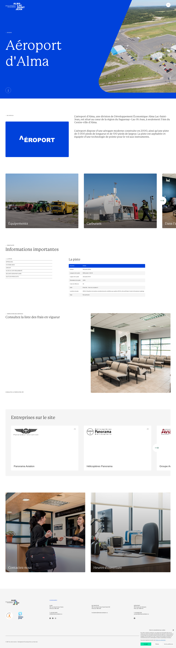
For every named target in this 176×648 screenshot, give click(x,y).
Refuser (157, 644)
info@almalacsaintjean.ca (56, 614)
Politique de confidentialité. (161, 640)
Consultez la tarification (14, 392)
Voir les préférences (168, 644)
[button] (173, 630)
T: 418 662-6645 (53, 612)
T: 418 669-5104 (138, 612)
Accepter (146, 644)
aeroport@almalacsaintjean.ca (141, 614)
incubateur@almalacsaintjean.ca (100, 612)
